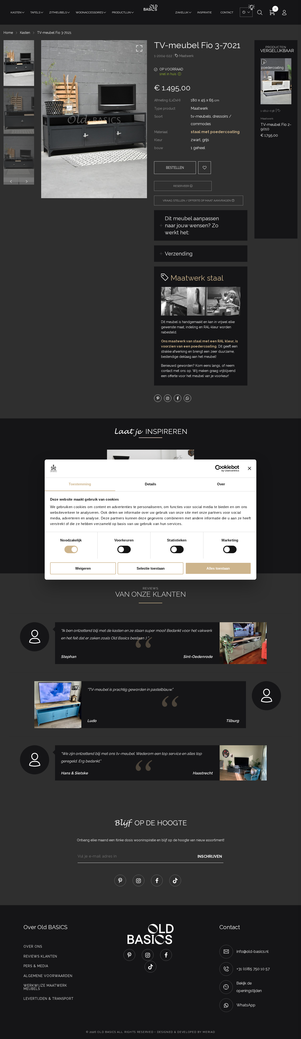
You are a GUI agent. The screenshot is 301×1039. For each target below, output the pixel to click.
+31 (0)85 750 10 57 (253, 969)
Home (8, 33)
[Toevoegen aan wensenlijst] (285, 78)
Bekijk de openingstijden (249, 987)
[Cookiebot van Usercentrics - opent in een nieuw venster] (218, 468)
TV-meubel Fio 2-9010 (276, 126)
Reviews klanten (40, 956)
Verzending (179, 254)
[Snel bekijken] (285, 63)
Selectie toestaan (151, 568)
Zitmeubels (58, 12)
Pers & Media (36, 966)
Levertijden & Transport (49, 998)
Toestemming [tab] (80, 484)
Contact (227, 12)
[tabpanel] (276, 100)
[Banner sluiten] (249, 468)
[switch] (124, 549)
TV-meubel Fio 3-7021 (54, 33)
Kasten (16, 12)
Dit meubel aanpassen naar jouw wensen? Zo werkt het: (192, 225)
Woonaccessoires (89, 12)
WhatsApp (246, 1005)
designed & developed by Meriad (186, 1032)
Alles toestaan (218, 568)
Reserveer (181, 186)
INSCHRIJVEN (210, 856)
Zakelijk (181, 12)
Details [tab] (150, 484)
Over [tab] (221, 484)
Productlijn (121, 12)
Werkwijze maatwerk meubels (45, 987)
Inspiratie (204, 12)
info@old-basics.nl (253, 951)
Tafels (35, 12)
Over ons (33, 946)
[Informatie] (285, 94)
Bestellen (175, 168)
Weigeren (83, 568)
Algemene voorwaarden (48, 975)
